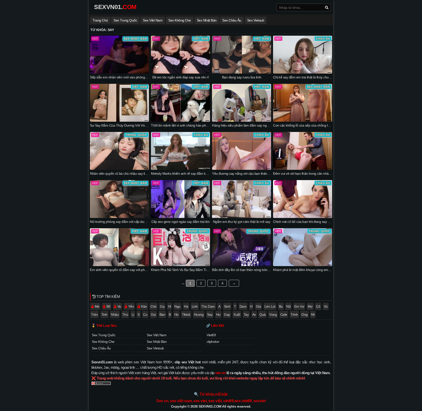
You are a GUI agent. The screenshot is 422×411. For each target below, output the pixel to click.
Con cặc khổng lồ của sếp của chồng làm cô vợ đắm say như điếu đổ (322, 125)
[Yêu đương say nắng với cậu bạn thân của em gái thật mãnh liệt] (241, 169)
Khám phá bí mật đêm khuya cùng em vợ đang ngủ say (313, 270)
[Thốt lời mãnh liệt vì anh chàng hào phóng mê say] (180, 120)
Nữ (288, 306)
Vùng (273, 314)
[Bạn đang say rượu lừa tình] (241, 72)
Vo (119, 306)
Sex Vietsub (255, 20)
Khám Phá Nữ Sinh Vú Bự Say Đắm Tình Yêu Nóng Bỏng (192, 270)
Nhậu (115, 314)
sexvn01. (115, 7)
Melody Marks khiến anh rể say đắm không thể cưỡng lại (191, 173)
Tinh (104, 314)
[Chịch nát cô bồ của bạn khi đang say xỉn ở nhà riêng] (302, 217)
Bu (281, 306)
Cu (145, 314)
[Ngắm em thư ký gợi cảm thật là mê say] (241, 217)
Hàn (144, 306)
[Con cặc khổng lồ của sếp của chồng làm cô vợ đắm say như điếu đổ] (302, 120)
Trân (94, 314)
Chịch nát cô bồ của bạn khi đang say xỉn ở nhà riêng (311, 222)
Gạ (162, 306)
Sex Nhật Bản (207, 20)
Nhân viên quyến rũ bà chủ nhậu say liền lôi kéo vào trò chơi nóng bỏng (141, 173)
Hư (218, 314)
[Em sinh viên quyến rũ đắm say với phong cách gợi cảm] (119, 265)
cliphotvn (213, 342)
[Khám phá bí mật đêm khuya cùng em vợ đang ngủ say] (302, 265)
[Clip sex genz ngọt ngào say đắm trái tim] (180, 217)
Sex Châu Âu (231, 20)
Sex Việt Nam (152, 20)
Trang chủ (100, 20)
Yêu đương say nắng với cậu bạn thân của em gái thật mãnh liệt (258, 173)
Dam (243, 306)
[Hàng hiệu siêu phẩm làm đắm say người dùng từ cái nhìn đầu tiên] (241, 120)
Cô (318, 306)
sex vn (220, 373)
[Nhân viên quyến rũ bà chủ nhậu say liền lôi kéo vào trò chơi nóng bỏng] (119, 169)
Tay (246, 314)
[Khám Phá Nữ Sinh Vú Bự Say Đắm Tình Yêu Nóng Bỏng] (180, 265)
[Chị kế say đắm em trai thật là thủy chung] (302, 72)
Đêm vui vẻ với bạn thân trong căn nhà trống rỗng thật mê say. (318, 173)
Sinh (227, 306)
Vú (326, 306)
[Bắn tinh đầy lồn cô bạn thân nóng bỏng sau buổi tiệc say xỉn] (241, 265)
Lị (133, 314)
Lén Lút (269, 306)
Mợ (310, 306)
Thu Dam (208, 306)
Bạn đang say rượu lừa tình (241, 77)
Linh (195, 306)
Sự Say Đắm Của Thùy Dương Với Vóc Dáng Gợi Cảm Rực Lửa (136, 125)
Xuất (236, 314)
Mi (313, 314)
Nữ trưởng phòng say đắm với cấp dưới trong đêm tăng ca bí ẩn (136, 222)
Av (254, 314)
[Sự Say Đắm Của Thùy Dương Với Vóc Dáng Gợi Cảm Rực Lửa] (119, 120)
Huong (199, 314)
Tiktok (186, 314)
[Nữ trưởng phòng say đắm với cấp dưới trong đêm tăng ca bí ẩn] (119, 217)
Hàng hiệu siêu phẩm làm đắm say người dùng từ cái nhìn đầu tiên (260, 125)
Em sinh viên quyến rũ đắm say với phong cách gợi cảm (130, 270)
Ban (162, 314)
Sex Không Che (179, 20)
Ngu (177, 306)
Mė (97, 306)
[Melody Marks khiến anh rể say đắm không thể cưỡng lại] (180, 169)
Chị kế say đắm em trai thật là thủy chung (302, 77)
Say (210, 314)
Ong (304, 314)
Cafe (283, 314)
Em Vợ (299, 306)
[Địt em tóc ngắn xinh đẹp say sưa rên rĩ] (180, 72)
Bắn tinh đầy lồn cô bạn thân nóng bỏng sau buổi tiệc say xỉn (255, 270)
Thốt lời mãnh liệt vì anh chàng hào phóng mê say (187, 125)
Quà (262, 314)
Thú (125, 314)
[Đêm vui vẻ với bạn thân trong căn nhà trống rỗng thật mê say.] (302, 169)
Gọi (153, 314)
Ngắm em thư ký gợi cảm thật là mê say (241, 222)
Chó (153, 306)
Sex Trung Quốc (125, 20)
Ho (176, 314)
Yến (131, 306)
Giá (258, 306)
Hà (186, 306)
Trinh (294, 314)
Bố (108, 306)
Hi (169, 306)
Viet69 (211, 335)
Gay (227, 314)
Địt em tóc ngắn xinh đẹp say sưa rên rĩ (180, 77)
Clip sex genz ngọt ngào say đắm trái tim (180, 222)
